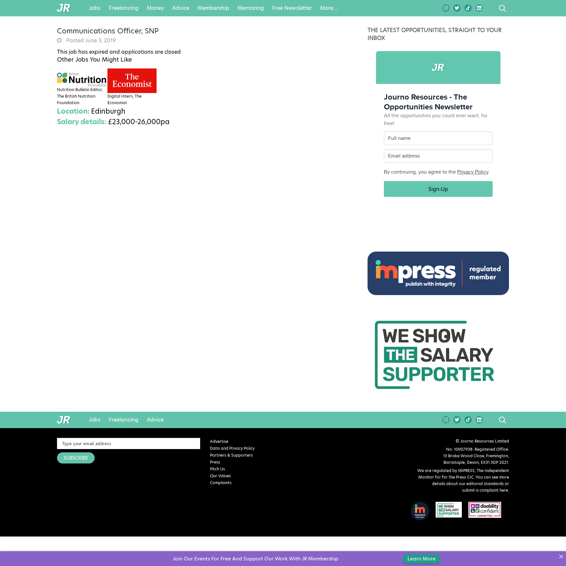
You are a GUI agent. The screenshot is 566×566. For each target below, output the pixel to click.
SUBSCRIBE (76, 458)
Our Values (220, 476)
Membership (213, 8)
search (490, 8)
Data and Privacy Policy (232, 448)
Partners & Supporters (231, 455)
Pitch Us (217, 469)
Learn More (421, 558)
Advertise (219, 441)
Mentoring (250, 8)
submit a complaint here (485, 490)
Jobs (95, 8)
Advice (180, 8)
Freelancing (124, 8)
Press (215, 462)
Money (155, 8)
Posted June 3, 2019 (90, 40)
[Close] (561, 556)
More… (328, 8)
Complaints (221, 482)
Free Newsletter (292, 8)
